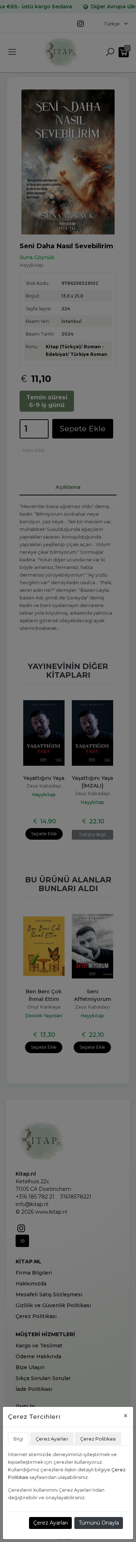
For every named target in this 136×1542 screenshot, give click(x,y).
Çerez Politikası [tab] (98, 1439)
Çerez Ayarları (50, 1523)
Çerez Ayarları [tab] (52, 1439)
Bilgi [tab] (18, 1439)
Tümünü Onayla (99, 1523)
